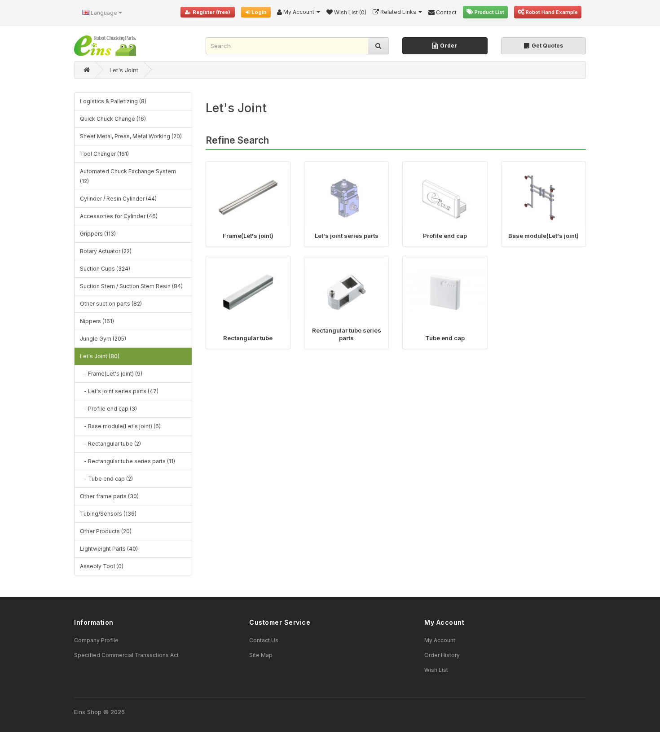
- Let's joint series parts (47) (119, 391)
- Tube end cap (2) (106, 478)
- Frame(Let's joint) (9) (111, 373)
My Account (439, 640)
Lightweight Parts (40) (109, 548)
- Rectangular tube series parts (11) (127, 461)
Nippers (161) (97, 321)
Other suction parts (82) (111, 303)
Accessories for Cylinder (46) (119, 216)
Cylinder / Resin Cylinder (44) (118, 198)
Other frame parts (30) (109, 496)
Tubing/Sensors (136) (108, 513)
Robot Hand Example (551, 12)
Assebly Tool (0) (101, 566)
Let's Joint (124, 70)
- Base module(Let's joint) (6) (120, 426)
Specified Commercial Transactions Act (126, 655)
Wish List (436, 669)
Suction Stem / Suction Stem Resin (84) (131, 286)
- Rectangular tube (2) (110, 443)
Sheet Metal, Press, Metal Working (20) (131, 136)
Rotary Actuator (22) (106, 251)
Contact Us (263, 640)
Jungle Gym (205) (103, 338)
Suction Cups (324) (105, 268)
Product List (488, 12)
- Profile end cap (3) (108, 408)
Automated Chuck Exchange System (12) (128, 176)
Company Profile (96, 640)
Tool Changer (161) (104, 153)
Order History (442, 655)
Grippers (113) (98, 233)
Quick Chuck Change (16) (113, 118)
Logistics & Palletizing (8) (113, 101)
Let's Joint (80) (99, 356)
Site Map (261, 655)
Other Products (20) (106, 531)
